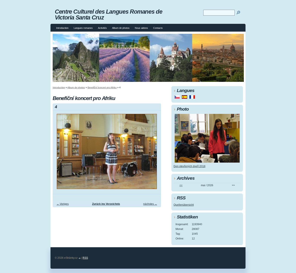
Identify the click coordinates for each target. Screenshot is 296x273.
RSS (85, 257)
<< (180, 185)
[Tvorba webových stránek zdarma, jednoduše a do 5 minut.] (79, 258)
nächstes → (150, 203)
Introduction (62, 28)
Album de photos (121, 28)
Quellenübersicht (184, 204)
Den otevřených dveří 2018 (189, 166)
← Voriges (63, 203)
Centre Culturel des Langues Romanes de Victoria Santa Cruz (108, 14)
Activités (102, 28)
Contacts (158, 28)
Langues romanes (83, 28)
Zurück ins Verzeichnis (106, 203)
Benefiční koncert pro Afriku (102, 87)
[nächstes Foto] (154, 153)
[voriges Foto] (60, 153)
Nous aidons (141, 28)
